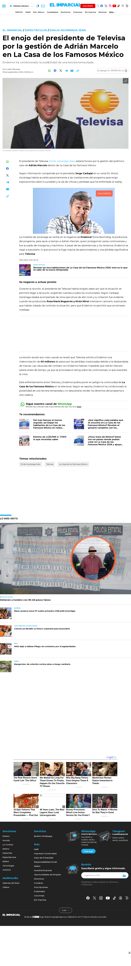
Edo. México (38, 12)
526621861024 (89, 834)
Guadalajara (52, 12)
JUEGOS (19, 12)
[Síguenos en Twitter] (106, 5)
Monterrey (65, 12)
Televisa (49, 464)
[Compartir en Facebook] (55, 70)
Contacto (38, 883)
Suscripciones (41, 887)
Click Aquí (88, 851)
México (6, 836)
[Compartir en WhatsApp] (49, 70)
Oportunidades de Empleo (47, 874)
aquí (79, 406)
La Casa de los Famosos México (73, 464)
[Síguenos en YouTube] (114, 5)
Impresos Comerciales (45, 853)
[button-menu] (4, 6)
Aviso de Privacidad (43, 858)
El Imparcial (12, 30)
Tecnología (8, 865)
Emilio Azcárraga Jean (68, 30)
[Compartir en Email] (72, 70)
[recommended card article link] (25, 270)
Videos (6, 887)
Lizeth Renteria (13, 69)
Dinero (6, 849)
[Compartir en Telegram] (66, 70)
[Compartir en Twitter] (61, 70)
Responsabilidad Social (45, 862)
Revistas (103, 12)
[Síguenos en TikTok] (118, 5)
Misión (37, 866)
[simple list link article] (65, 559)
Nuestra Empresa (43, 870)
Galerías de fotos (11, 883)
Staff (36, 849)
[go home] (11, 914)
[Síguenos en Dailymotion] (127, 5)
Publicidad (39, 891)
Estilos (6, 861)
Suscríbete (88, 6)
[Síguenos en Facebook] (102, 5)
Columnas (77, 12)
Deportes (7, 853)
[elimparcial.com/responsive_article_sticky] (129, 952)
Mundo (6, 840)
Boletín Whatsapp (43, 836)
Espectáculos (36, 30)
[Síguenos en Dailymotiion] (126, 897)
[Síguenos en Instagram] (110, 5)
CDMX (28, 12)
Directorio (39, 879)
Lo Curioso (8, 844)
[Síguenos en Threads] (123, 5)
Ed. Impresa (90, 12)
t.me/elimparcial (120, 834)
